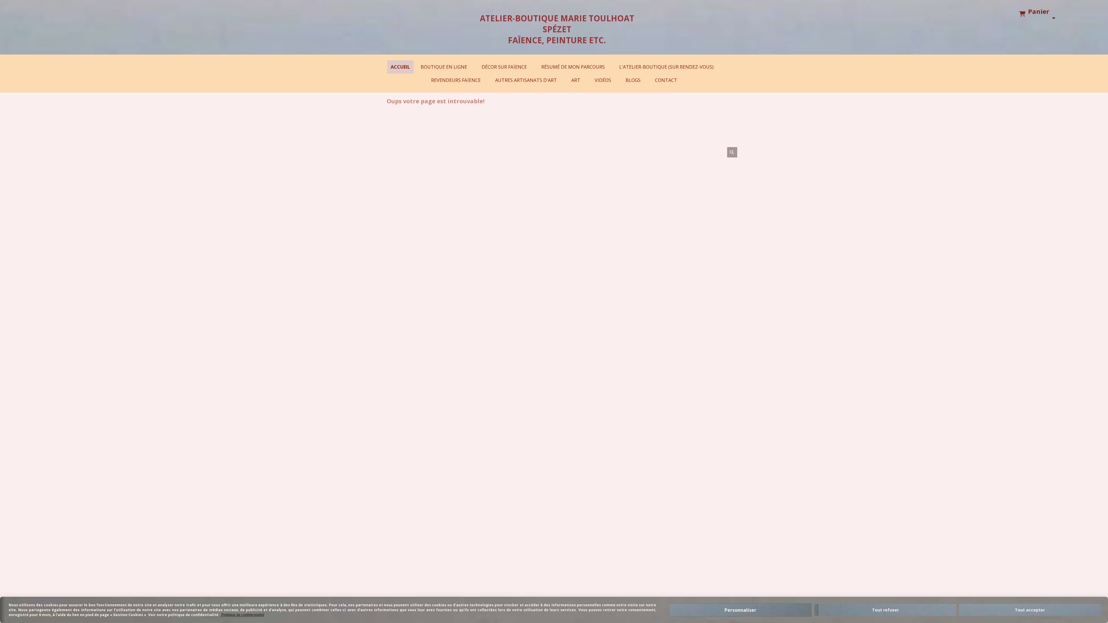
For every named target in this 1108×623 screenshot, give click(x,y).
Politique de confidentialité (527, 513)
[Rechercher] (732, 152)
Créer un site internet (588, 513)
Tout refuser (885, 610)
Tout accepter (1030, 610)
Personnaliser (740, 610)
